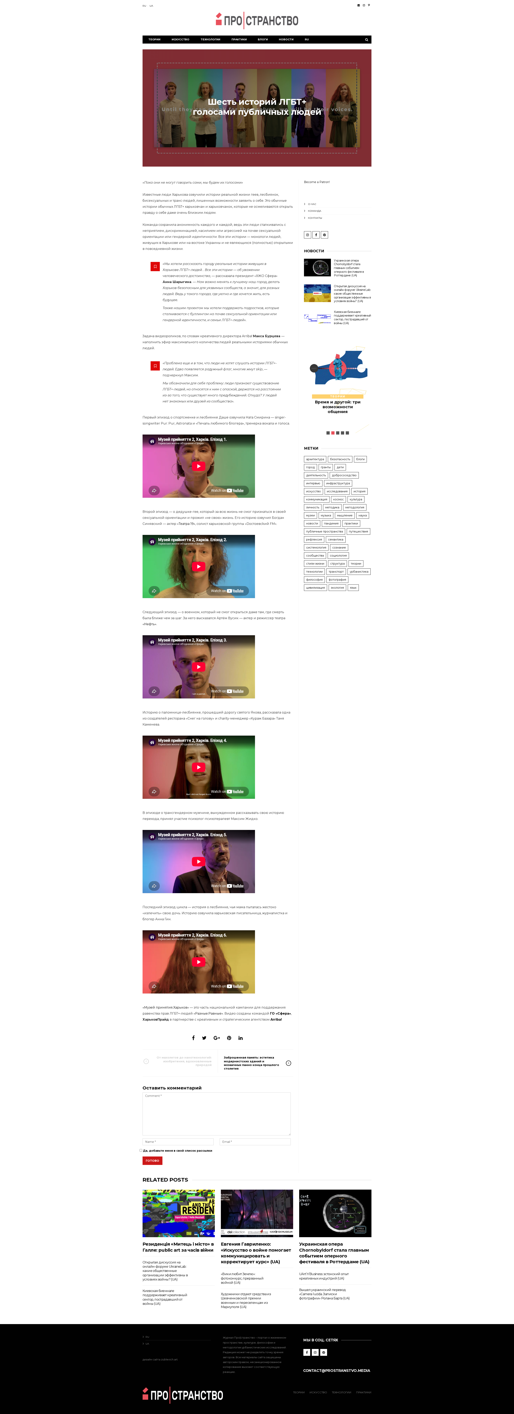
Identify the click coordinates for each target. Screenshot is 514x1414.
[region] (337, 388)
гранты (326, 467)
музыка (326, 515)
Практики (239, 39)
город (310, 467)
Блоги (263, 39)
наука (363, 515)
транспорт (336, 571)
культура (356, 499)
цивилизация (315, 587)
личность (312, 507)
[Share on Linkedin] (241, 1038)
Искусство (180, 39)
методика (332, 507)
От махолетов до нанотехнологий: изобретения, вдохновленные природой (184, 1061)
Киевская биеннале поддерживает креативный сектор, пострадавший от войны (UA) (352, 317)
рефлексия (314, 539)
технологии (314, 571)
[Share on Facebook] (193, 1038)
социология (338, 555)
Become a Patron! (317, 182)
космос (338, 499)
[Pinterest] (369, 5)
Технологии (210, 39)
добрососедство (344, 475)
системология (316, 547)
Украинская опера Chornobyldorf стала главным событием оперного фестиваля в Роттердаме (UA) (349, 268)
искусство (313, 491)
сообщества (315, 555)
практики (351, 523)
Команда (314, 210)
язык (353, 587)
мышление (345, 515)
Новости (286, 39)
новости (312, 523)
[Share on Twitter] (204, 1038)
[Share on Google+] (217, 1038)
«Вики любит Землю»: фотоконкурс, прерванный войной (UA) (242, 1278)
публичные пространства (324, 531)
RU (144, 5)
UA (151, 5)
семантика (335, 539)
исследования (337, 491)
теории (337, 396)
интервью (313, 483)
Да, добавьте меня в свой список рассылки (177, 1150)
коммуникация (316, 499)
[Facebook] (359, 5)
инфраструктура (338, 483)
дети (340, 467)
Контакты (315, 217)
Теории (154, 39)
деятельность (316, 475)
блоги (360, 459)
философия (314, 579)
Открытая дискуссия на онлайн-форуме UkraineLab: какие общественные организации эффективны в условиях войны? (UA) (352, 293)
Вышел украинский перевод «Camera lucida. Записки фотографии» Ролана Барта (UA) (324, 1294)
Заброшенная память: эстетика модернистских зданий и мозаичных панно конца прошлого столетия (251, 1063)
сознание (339, 547)
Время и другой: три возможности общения (338, 407)
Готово (152, 1161)
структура (337, 563)
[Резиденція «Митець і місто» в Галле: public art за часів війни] (179, 1213)
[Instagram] (364, 5)
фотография (337, 579)
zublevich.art (169, 1359)
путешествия (358, 531)
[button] (328, 433)
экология (337, 587)
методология (354, 507)
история (359, 491)
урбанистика (359, 571)
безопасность (340, 459)
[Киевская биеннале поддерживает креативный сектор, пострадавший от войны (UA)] (317, 319)
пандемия (331, 523)
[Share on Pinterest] (229, 1038)
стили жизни (315, 563)
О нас (312, 204)
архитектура (315, 459)
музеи (310, 515)
